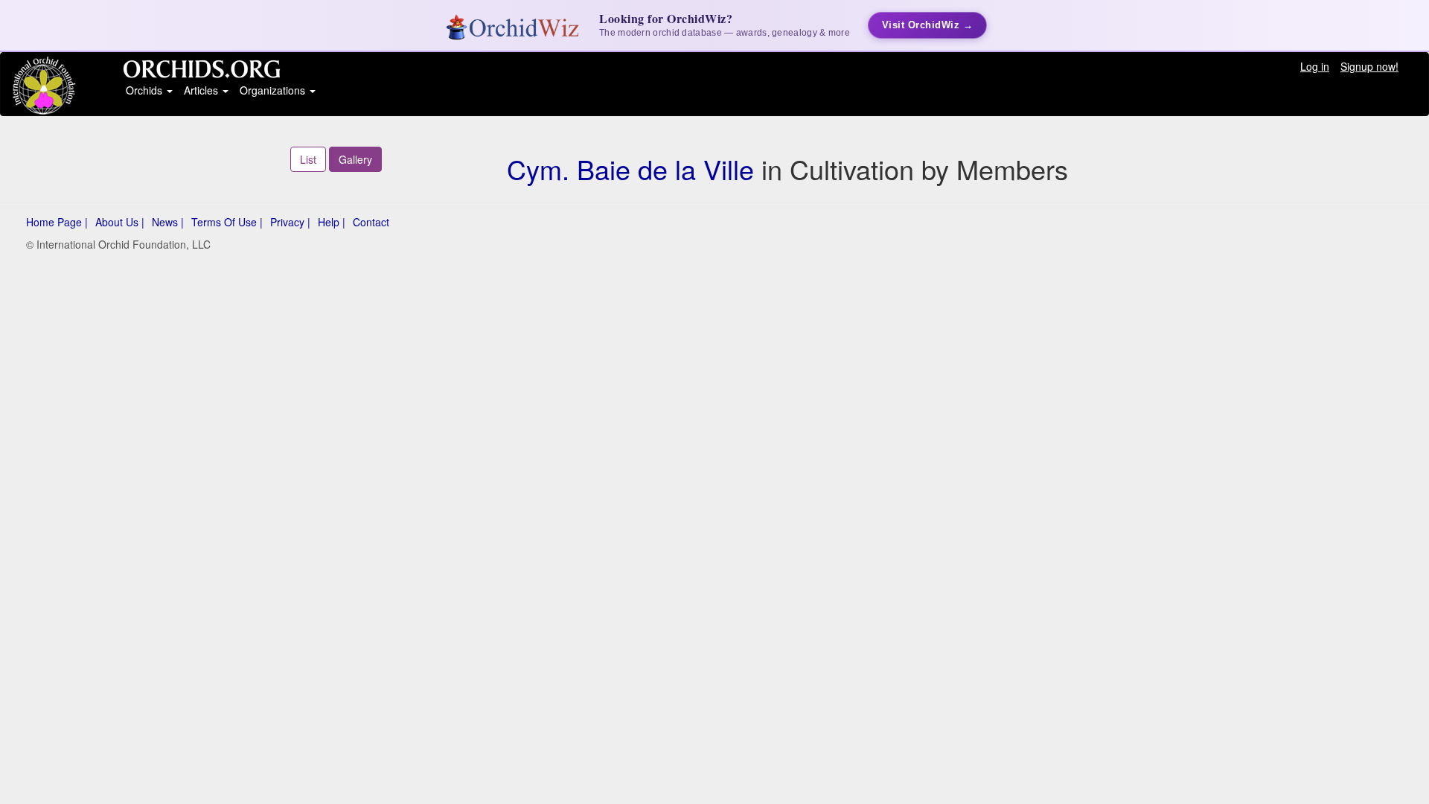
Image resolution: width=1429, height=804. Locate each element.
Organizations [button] (274, 90)
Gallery (355, 159)
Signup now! (1369, 66)
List (308, 159)
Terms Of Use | (227, 221)
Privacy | (290, 221)
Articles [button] (202, 90)
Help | (331, 221)
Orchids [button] (145, 90)
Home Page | (57, 221)
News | (168, 221)
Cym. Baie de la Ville (630, 169)
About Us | (119, 221)
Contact (371, 221)
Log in (1314, 66)
